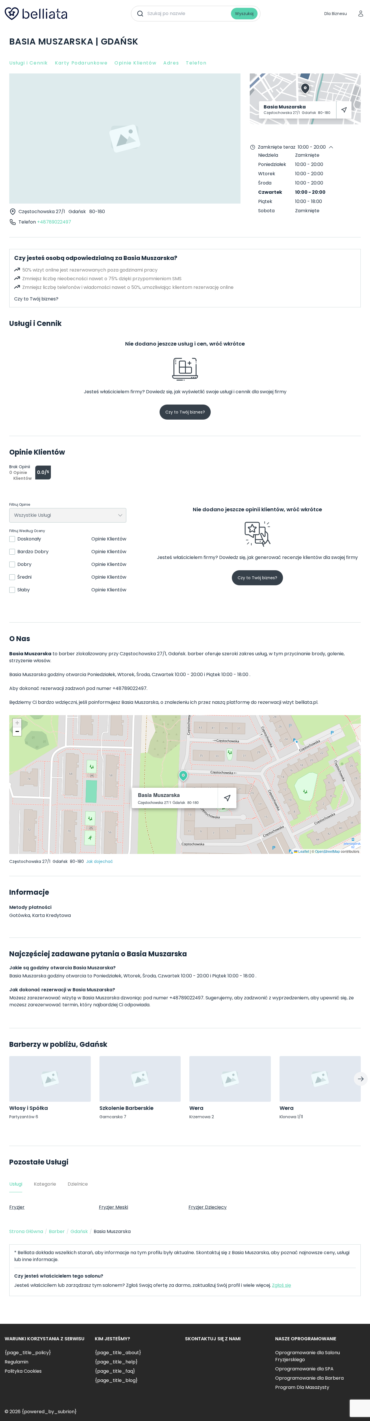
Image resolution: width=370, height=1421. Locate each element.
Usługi (15, 1184)
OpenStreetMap (327, 851)
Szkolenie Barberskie (126, 1108)
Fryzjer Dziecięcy (207, 1207)
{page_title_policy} (28, 1352)
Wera (196, 1108)
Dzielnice (78, 1184)
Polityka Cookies (23, 1371)
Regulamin (16, 1362)
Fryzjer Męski (113, 1207)
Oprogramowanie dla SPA (304, 1368)
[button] (183, 776)
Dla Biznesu (335, 13)
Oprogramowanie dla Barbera (309, 1378)
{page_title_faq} (115, 1371)
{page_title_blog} (116, 1380)
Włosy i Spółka (28, 1108)
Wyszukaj (244, 13)
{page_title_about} (118, 1352)
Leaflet (303, 851)
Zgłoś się (281, 1285)
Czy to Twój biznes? (36, 299)
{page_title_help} (116, 1362)
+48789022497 (54, 222)
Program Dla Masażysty (302, 1387)
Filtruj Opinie (19, 504)
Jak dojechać (99, 861)
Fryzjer (17, 1207)
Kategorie (45, 1184)
